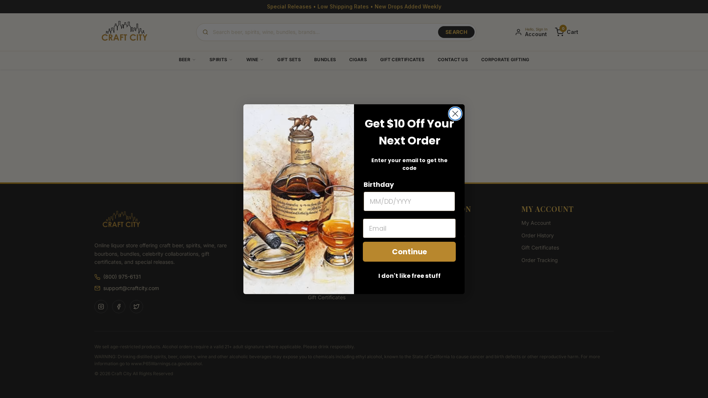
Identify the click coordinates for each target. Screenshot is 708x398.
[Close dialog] (455, 113)
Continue (409, 252)
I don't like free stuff (409, 276)
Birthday (379, 184)
